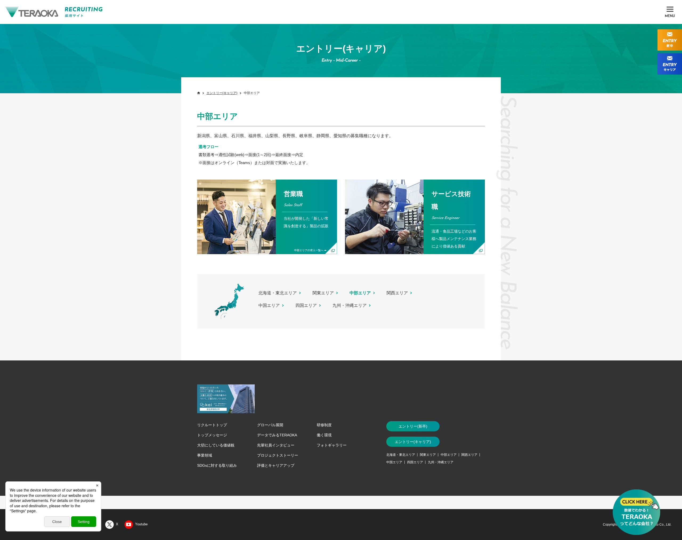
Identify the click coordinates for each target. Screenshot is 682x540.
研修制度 (324, 425)
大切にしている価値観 (215, 445)
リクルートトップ (212, 425)
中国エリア (269, 305)
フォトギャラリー (332, 445)
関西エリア (397, 293)
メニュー (670, 12)
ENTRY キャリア (669, 64)
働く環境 (324, 435)
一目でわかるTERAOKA (637, 513)
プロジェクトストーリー (277, 455)
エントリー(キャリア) (221, 93)
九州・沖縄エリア (349, 305)
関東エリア (323, 293)
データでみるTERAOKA (277, 435)
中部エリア (449, 455)
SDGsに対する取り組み (217, 465)
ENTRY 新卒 (669, 40)
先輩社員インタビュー (275, 445)
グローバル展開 (270, 425)
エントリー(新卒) (413, 426)
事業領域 (204, 455)
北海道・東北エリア (277, 293)
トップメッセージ (212, 435)
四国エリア (306, 305)
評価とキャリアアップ (275, 465)
